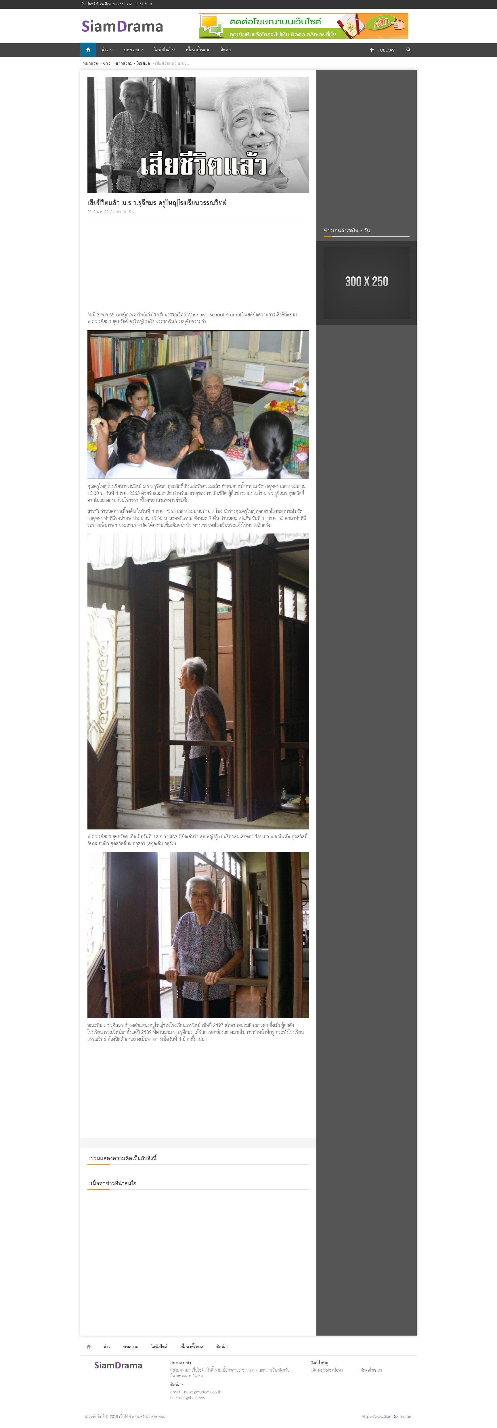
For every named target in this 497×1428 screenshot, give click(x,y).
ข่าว (106, 50)
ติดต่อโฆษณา (371, 1370)
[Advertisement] (198, 267)
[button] (408, 50)
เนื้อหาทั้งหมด (197, 50)
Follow (385, 50)
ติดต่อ (226, 50)
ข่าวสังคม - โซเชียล (132, 63)
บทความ (132, 50)
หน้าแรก (90, 63)
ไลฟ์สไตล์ (163, 50)
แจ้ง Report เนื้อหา (326, 1370)
